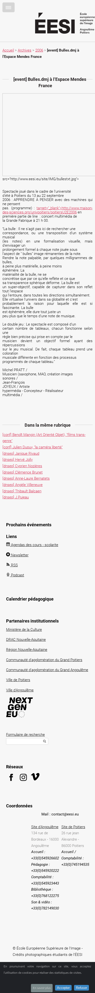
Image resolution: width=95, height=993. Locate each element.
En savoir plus (42, 987)
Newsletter (19, 555)
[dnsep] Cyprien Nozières (22, 466)
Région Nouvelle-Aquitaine (26, 649)
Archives (24, 50)
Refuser (81, 988)
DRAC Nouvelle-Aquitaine (26, 639)
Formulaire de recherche (25, 734)
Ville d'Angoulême (20, 690)
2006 (39, 50)
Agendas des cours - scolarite (34, 545)
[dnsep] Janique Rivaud (20, 453)
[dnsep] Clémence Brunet (22, 472)
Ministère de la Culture (24, 629)
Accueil (8, 50)
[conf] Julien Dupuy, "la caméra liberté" (32, 447)
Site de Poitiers (73, 827)
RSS (14, 565)
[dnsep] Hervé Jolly (17, 459)
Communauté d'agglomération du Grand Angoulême (47, 670)
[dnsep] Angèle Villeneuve (22, 485)
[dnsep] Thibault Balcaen (21, 491)
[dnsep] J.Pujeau (15, 497)
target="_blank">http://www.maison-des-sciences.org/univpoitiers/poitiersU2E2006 (47, 210)
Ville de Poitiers (18, 680)
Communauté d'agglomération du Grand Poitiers (44, 660)
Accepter (63, 988)
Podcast (17, 575)
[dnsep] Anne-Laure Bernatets (26, 478)
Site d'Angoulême (44, 827)
